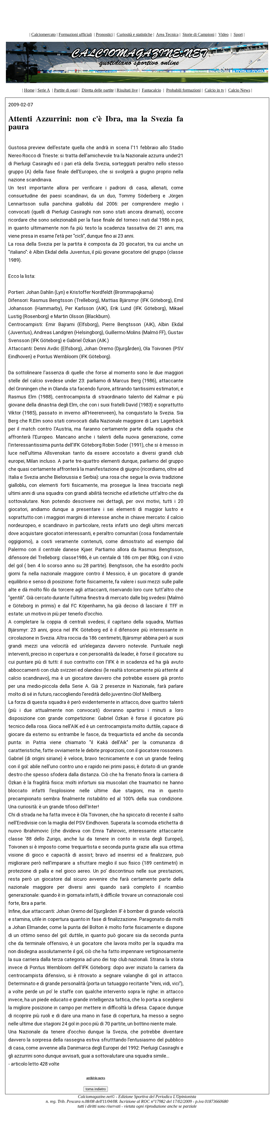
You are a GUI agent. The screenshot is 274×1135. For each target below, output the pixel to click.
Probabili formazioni (183, 90)
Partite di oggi (66, 90)
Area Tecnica (167, 34)
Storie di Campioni (198, 34)
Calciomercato (43, 34)
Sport (238, 34)
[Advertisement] (137, 15)
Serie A (43, 90)
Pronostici (104, 34)
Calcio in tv (214, 90)
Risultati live (127, 90)
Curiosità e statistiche (134, 34)
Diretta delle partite (98, 90)
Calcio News (239, 90)
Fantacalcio (151, 90)
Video (223, 34)
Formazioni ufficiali (75, 34)
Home (29, 90)
